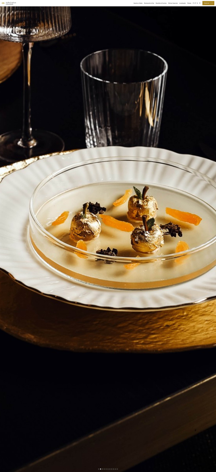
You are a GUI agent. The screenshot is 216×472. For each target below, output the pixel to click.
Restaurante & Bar (149, 3)
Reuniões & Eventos (161, 3)
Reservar (206, 3)
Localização (182, 3)
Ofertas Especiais (173, 3)
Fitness (189, 3)
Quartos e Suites (138, 3)
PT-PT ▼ (195, 3)
